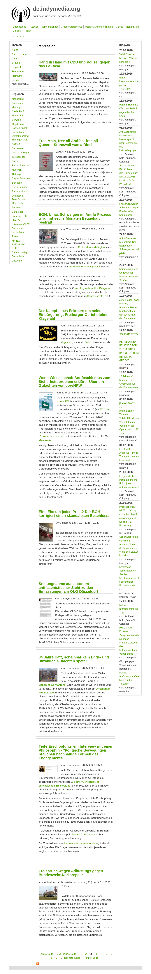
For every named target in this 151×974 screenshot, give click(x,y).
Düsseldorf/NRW (20, 224)
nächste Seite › (73, 957)
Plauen (15, 236)
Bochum (16, 207)
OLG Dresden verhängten (90, 247)
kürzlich (87, 342)
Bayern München (21, 178)
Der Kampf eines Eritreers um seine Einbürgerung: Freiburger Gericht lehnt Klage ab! (73, 315)
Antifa (15, 50)
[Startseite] (21, 21)
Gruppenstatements (71, 27)
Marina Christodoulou (84, 834)
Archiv (28, 31)
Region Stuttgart (20, 165)
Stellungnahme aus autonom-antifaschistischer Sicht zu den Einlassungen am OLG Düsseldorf (68, 588)
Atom (14, 58)
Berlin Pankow (19, 187)
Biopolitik (17, 67)
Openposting (19, 27)
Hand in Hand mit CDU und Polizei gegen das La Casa (74, 64)
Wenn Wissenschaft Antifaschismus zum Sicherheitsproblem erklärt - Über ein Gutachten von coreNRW (74, 382)
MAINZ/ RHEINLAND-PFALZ (19, 245)
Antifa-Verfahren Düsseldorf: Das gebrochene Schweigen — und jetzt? (129, 246)
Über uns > (17, 36)
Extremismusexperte (52, 436)
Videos (119, 27)
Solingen (24, 152)
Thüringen (17, 174)
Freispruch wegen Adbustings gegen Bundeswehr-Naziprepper (71, 873)
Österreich (17, 103)
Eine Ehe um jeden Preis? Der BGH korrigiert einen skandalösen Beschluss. (74, 514)
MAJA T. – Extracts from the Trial (128, 609)
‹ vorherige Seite (66, 953)
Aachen (16, 144)
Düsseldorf (17, 260)
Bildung (16, 63)
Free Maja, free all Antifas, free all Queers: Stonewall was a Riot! (68, 143)
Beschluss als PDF (98, 295)
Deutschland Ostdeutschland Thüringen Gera (20, 136)
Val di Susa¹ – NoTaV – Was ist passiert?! (128, 58)
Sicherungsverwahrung (52, 684)
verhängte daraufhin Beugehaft (93, 288)
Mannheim (17, 115)
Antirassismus (19, 54)
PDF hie (104, 409)
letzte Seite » (93, 957)
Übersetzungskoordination (99, 27)
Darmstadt (17, 212)
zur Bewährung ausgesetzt (84, 266)
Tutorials (33, 27)
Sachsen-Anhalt (20, 191)
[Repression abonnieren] (37, 963)
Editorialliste (132, 27)
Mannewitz (45, 440)
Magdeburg (18, 99)
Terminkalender (50, 27)
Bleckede (17, 183)
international (18, 157)
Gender (16, 80)
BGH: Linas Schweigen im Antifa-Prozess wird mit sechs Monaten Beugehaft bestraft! (75, 218)
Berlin (15, 161)
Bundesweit (18, 148)
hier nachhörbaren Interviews (80, 843)
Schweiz (16, 120)
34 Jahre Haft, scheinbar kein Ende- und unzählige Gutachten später (74, 659)
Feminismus (18, 71)
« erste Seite (46, 953)
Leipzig (15, 152)
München (17, 170)
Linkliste (17, 31)
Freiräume (17, 76)
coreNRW (63, 401)
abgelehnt (66, 342)
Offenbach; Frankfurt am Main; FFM (18, 199)
